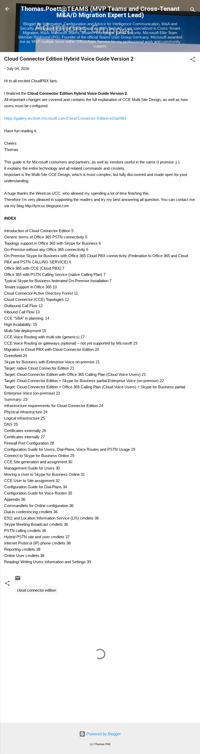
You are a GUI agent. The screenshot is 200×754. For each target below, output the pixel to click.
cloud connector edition (36, 590)
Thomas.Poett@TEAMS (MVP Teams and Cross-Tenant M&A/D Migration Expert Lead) (100, 12)
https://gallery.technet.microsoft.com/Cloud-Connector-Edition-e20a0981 (65, 118)
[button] (193, 60)
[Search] (193, 10)
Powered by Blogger (103, 734)
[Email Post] (18, 580)
